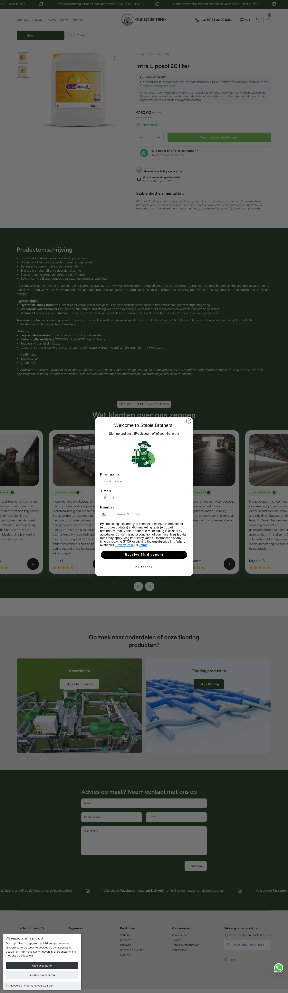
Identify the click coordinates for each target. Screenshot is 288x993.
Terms (143, 545)
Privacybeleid (14, 985)
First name (110, 474)
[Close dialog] (188, 421)
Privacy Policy (125, 545)
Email (106, 491)
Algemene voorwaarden (38, 985)
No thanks (144, 566)
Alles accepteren (42, 965)
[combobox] (106, 514)
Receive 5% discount (144, 554)
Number (107, 507)
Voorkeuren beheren (42, 975)
